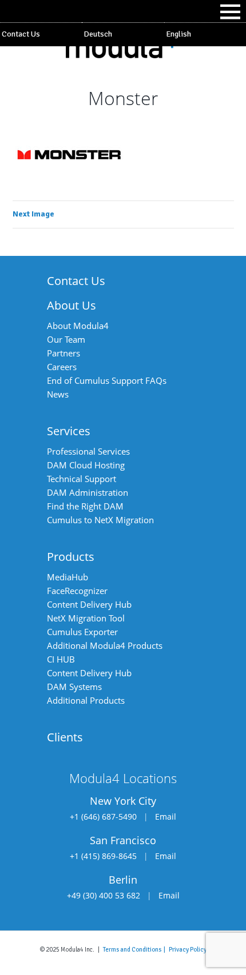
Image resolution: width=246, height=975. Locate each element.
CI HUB (61, 659)
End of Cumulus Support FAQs (106, 380)
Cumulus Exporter (82, 631)
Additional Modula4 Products (104, 645)
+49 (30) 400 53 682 (103, 895)
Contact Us (21, 34)
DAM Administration (87, 492)
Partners (63, 353)
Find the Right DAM (85, 506)
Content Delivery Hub (89, 604)
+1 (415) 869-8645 (103, 855)
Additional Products (86, 700)
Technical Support (81, 478)
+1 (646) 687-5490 (103, 816)
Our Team (66, 339)
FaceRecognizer (77, 590)
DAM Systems (74, 686)
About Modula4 (78, 325)
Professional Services (88, 451)
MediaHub (67, 577)
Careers (62, 366)
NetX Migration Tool (86, 618)
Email (165, 816)
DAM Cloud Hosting (86, 465)
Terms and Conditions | (136, 949)
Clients (65, 737)
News (58, 394)
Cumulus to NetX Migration (100, 519)
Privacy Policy (188, 949)
